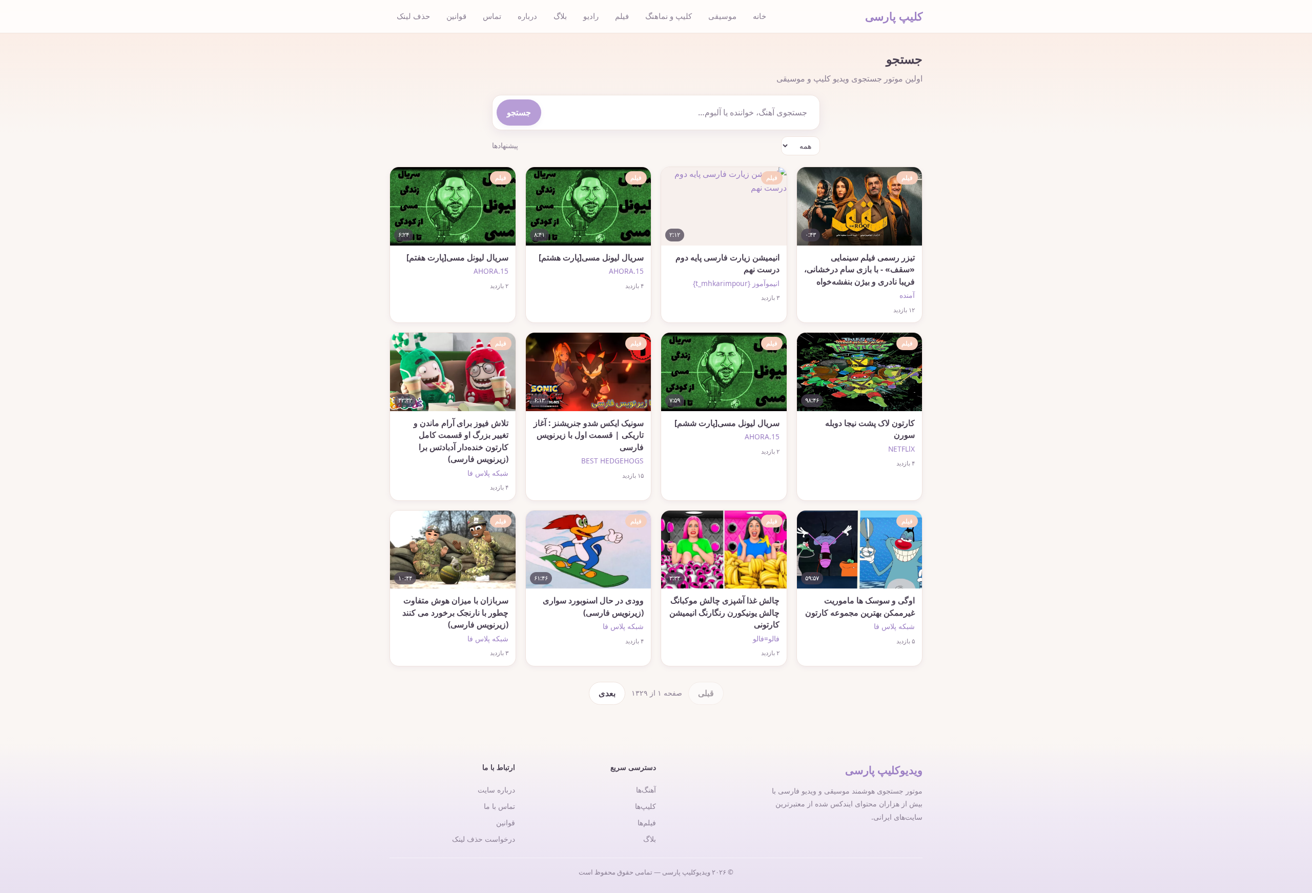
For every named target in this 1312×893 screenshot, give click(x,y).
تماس (492, 16)
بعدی (607, 693)
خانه (759, 16)
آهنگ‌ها (646, 790)
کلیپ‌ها (645, 806)
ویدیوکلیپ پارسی (883, 770)
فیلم (622, 16)
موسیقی (722, 16)
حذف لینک (413, 16)
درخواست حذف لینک (483, 839)
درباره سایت (496, 790)
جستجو (519, 112)
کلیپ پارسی (893, 16)
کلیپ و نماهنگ (668, 16)
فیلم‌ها (647, 822)
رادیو (591, 16)
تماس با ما (499, 806)
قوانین (456, 16)
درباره (527, 16)
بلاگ (560, 16)
